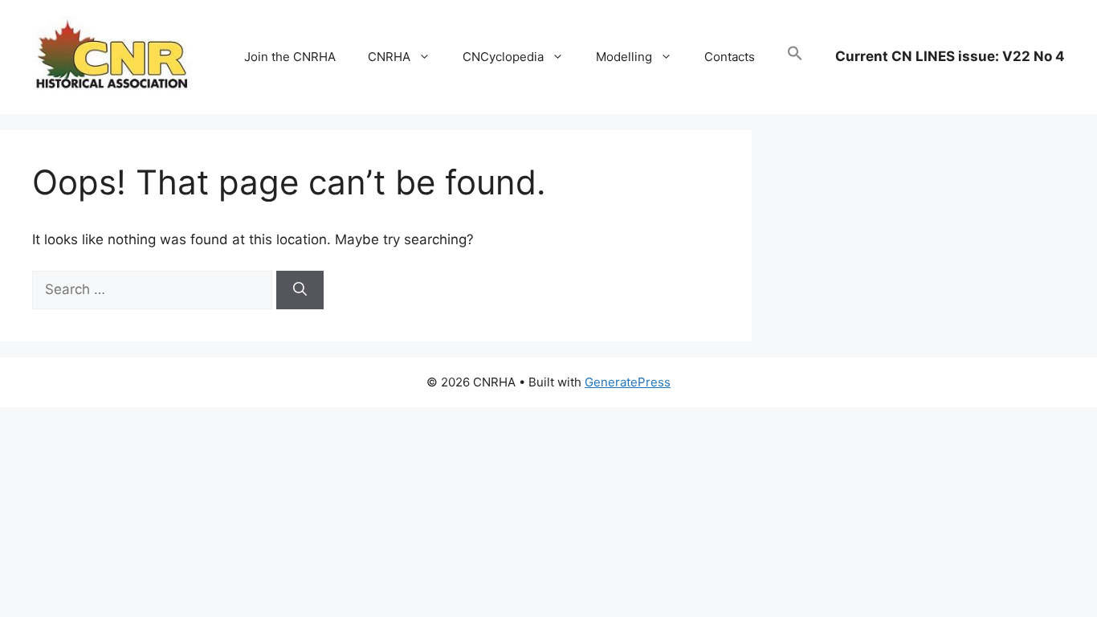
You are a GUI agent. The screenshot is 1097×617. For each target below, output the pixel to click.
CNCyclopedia (503, 56)
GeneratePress (628, 382)
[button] (795, 57)
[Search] (300, 290)
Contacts (729, 56)
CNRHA (389, 56)
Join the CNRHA (290, 56)
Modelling (624, 56)
